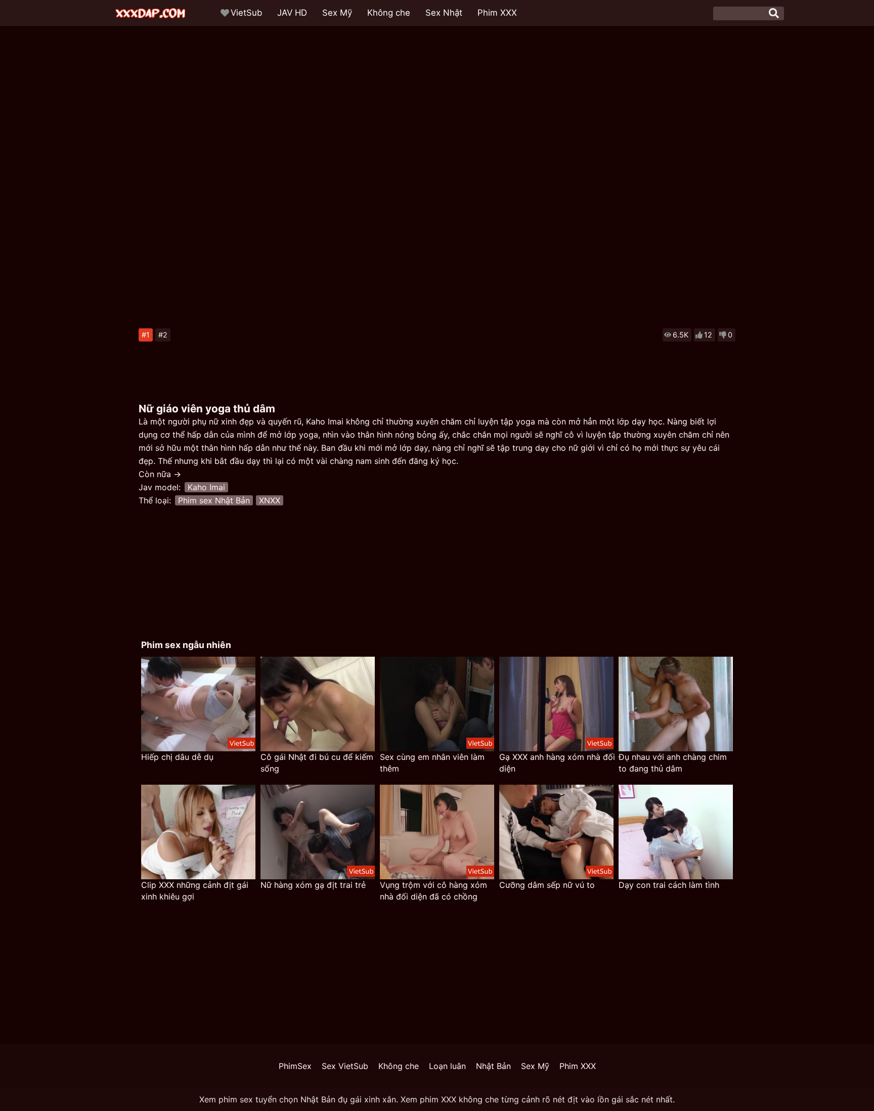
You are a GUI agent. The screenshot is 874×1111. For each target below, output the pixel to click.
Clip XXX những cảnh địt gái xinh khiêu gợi (194, 891)
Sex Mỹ (337, 13)
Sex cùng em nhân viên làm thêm (432, 763)
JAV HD (292, 13)
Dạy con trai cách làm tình (669, 885)
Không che (388, 13)
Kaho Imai (206, 487)
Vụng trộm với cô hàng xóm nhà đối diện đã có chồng (433, 891)
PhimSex (295, 1066)
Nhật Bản (493, 1066)
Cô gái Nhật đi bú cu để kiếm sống (316, 763)
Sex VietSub (345, 1066)
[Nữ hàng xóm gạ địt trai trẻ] (317, 832)
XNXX (269, 500)
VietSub (246, 13)
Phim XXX (497, 13)
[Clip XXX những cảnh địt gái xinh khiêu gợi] (198, 832)
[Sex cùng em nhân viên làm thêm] (437, 704)
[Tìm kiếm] (774, 13)
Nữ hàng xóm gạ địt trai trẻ (313, 885)
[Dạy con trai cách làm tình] (675, 832)
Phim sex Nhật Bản (214, 500)
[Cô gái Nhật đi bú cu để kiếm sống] (317, 704)
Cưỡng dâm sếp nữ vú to (547, 885)
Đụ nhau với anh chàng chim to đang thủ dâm (673, 763)
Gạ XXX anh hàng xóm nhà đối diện (557, 763)
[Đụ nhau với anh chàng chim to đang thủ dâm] (675, 704)
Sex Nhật (443, 13)
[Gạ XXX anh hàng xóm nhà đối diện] (556, 704)
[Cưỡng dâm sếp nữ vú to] (556, 832)
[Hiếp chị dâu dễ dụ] (198, 704)
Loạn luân (447, 1066)
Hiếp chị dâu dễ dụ (177, 757)
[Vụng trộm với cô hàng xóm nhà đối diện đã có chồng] (437, 832)
